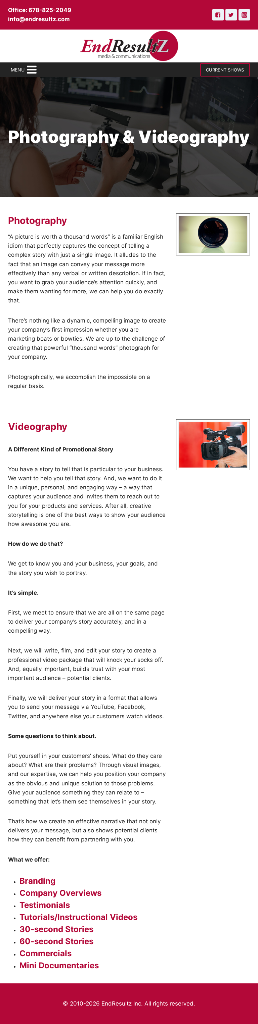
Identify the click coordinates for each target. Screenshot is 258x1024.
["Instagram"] (244, 14)
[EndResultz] (129, 46)
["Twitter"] (231, 14)
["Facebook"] (218, 14)
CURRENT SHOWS (225, 69)
